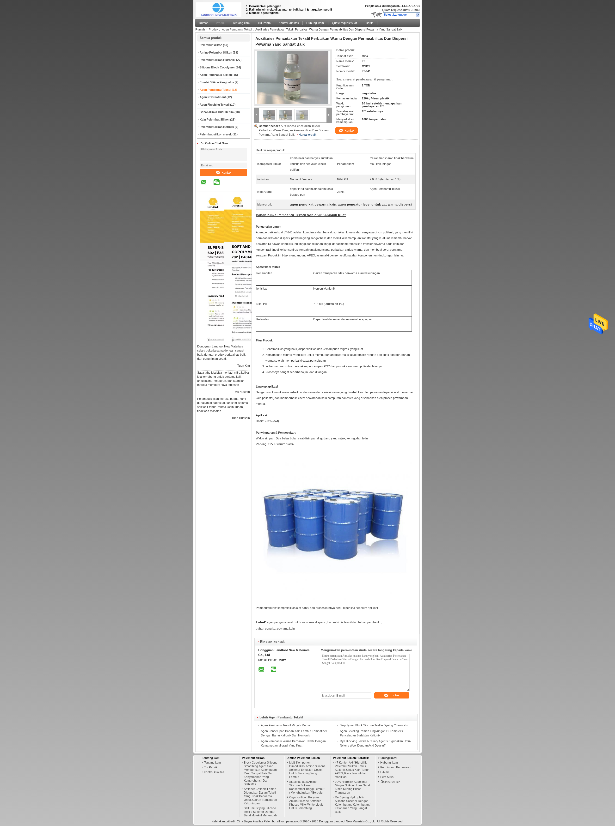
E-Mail (384, 772)
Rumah (204, 23)
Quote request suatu (396, 10)
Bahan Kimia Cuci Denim (217, 112)
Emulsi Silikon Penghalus (217, 82)
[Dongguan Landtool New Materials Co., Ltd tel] (229, 187)
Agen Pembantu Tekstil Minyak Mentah (286, 725)
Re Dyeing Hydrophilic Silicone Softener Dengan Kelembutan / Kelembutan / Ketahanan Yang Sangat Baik (352, 805)
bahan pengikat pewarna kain (275, 628)
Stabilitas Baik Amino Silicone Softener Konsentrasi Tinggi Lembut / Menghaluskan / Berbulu (306, 787)
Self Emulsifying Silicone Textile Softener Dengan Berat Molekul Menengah (260, 812)
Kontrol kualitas (289, 23)
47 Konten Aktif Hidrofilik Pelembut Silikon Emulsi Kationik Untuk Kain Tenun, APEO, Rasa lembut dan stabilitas (352, 770)
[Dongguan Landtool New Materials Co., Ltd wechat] (220, 186)
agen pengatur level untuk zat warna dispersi (296, 622)
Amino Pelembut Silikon (216, 52)
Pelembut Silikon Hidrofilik (217, 60)
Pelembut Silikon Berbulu (217, 127)
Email (416, 10)
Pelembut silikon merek (216, 134)
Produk (220, 23)
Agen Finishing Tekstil (214, 104)
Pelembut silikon (211, 45)
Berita (370, 23)
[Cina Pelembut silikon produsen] (219, 8)
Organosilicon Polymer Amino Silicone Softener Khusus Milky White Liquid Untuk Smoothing (306, 803)
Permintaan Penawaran (395, 767)
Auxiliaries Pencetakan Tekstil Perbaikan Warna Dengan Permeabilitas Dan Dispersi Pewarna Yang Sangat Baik (294, 130)
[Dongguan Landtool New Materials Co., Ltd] (418, 15)
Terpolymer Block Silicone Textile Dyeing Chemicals (374, 725)
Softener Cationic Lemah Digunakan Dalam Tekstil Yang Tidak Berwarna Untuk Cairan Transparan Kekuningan (260, 796)
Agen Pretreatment (213, 97)
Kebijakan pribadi (223, 821)
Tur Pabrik (264, 23)
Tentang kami (241, 23)
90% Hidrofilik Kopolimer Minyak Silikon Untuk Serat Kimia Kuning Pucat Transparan (352, 787)
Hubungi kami (315, 23)
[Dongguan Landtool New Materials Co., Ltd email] (207, 186)
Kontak (226, 172)
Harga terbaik (307, 134)
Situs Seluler (391, 782)
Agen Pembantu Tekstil (237, 29)
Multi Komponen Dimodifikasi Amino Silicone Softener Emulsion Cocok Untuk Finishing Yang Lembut (307, 770)
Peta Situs (387, 777)
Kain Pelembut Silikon (214, 119)
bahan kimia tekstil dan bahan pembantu (354, 622)
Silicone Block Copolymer (217, 67)
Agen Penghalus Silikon (216, 75)
